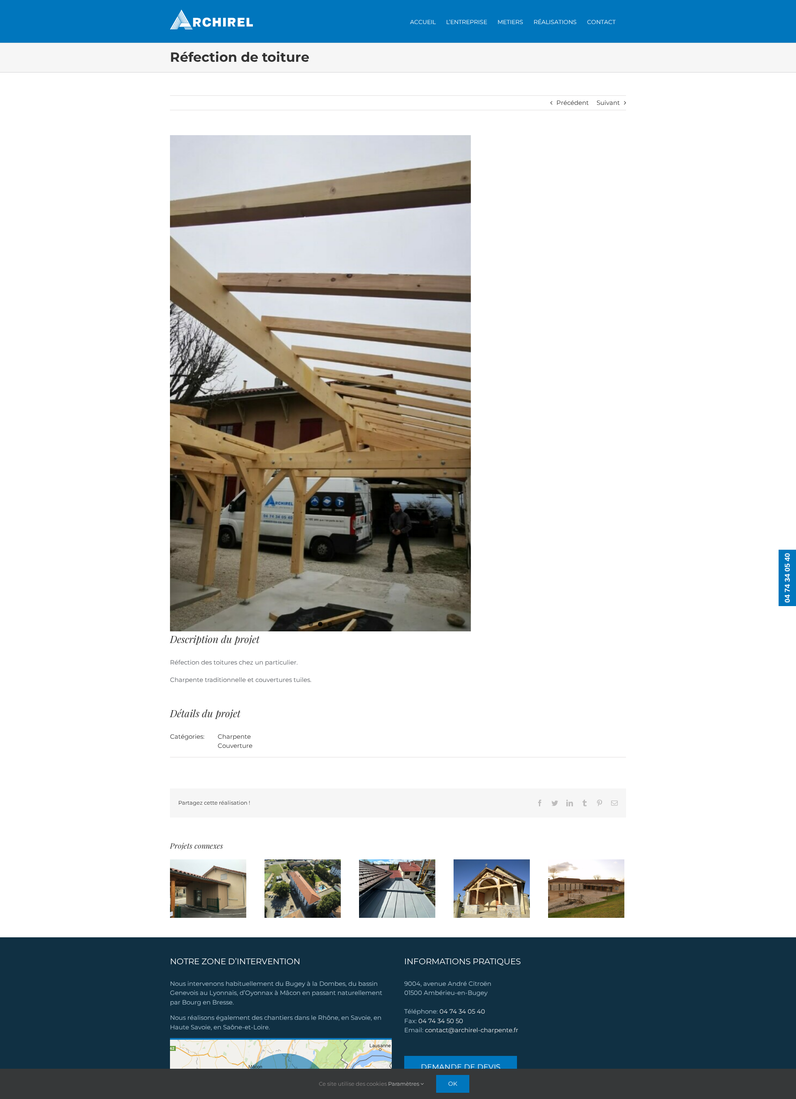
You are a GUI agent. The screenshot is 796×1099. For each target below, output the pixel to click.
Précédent (572, 103)
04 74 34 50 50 (440, 1021)
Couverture (235, 746)
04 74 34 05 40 (462, 1011)
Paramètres (404, 1083)
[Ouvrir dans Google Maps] (281, 1042)
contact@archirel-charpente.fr (471, 1030)
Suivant (608, 103)
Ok (452, 1083)
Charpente (234, 736)
